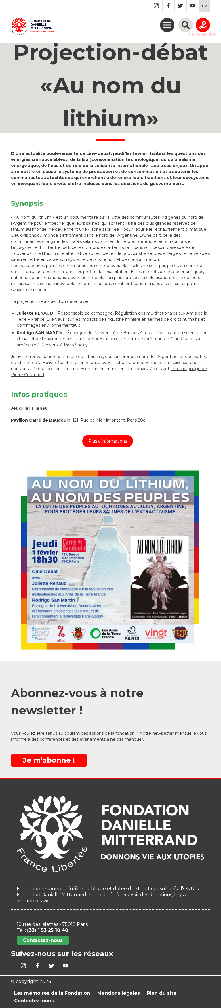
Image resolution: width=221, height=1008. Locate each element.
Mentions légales (118, 993)
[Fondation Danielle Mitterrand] (32, 27)
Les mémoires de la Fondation (52, 993)
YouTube (193, 6)
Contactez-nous (43, 940)
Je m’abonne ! (49, 760)
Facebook (168, 6)
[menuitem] (204, 6)
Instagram (156, 6)
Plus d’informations (107, 441)
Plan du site (161, 993)
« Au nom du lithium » (33, 217)
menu (167, 25)
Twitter (180, 6)
